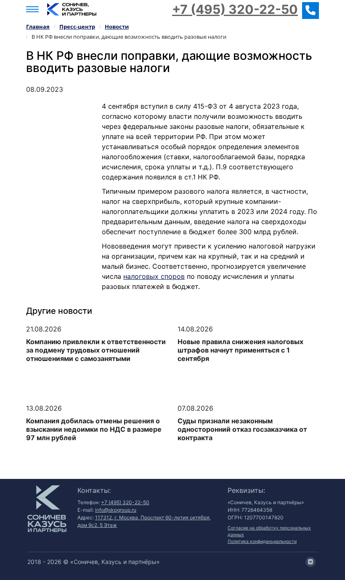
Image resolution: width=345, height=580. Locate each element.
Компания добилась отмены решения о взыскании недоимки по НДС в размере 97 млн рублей (94, 429)
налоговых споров (154, 276)
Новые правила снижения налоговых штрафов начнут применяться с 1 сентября (240, 350)
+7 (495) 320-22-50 (235, 9)
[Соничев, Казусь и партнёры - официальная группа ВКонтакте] (310, 562)
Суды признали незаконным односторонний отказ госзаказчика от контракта (242, 429)
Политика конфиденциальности (262, 541)
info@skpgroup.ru (115, 510)
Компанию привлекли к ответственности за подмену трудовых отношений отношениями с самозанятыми (96, 350)
